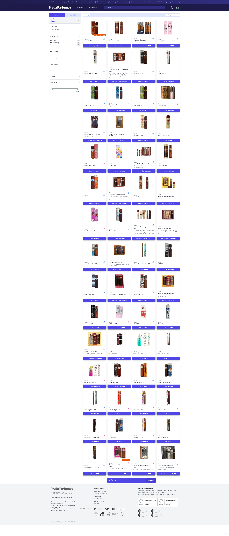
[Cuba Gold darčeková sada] (94, 122)
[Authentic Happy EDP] (143, 339)
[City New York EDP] (168, 397)
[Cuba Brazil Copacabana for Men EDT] (119, 92)
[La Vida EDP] (119, 151)
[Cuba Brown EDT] (119, 28)
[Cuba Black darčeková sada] (168, 452)
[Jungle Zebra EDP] (143, 281)
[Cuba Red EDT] (168, 57)
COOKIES (224, 533)
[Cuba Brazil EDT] (143, 92)
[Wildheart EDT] (119, 425)
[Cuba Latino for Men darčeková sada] (143, 452)
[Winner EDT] (119, 214)
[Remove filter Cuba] (88, 15)
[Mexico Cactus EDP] (143, 425)
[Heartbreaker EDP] (94, 214)
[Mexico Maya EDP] (168, 425)
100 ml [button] (94, 269)
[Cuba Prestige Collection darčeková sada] (119, 122)
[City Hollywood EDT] (94, 397)
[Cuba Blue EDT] (94, 182)
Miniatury (64, 40)
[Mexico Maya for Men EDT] (94, 452)
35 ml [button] (119, 46)
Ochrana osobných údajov (102, 493)
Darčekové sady (64, 42)
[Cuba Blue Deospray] (168, 311)
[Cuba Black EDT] (143, 57)
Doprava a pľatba (169, 2)
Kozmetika (93, 7)
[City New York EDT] (168, 339)
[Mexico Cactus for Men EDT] (143, 250)
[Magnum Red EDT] (143, 370)
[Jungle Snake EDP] (94, 151)
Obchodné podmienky (100, 491)
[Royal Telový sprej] (168, 122)
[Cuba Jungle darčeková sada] (119, 281)
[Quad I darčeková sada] (143, 28)
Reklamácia (97, 496)
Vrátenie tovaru (98, 498)
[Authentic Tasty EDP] (94, 370)
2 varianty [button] (94, 46)
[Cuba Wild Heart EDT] (168, 370)
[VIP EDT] (168, 250)
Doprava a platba (99, 501)
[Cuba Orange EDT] (168, 151)
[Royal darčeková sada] (168, 214)
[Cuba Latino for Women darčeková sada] (119, 452)
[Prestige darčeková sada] (119, 250)
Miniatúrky (64, 45)
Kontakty (178, 2)
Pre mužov (55, 30)
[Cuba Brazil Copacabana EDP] (94, 425)
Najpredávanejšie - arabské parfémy (106, 2)
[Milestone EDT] (119, 339)
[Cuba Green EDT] (94, 92)
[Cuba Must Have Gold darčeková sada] (119, 57)
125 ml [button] (143, 386)
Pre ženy (54, 26)
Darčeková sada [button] (144, 46)
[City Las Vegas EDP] (119, 397)
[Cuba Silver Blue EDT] (94, 250)
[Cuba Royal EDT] (143, 122)
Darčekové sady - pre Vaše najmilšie (85, 2)
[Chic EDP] (143, 311)
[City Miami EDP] (143, 397)
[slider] (52, 89)
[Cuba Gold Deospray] (94, 57)
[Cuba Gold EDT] (94, 28)
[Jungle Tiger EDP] (143, 182)
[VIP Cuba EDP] (119, 311)
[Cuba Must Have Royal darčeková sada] (143, 214)
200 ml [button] (94, 81)
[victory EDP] (168, 28)
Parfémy (80, 7)
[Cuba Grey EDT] (119, 370)
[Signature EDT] (94, 311)
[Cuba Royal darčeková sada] (168, 182)
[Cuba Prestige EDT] (168, 92)
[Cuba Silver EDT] (94, 281)
